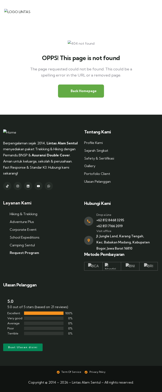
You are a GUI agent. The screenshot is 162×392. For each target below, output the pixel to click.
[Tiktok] (7, 186)
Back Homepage (83, 91)
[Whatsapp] (49, 186)
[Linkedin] (28, 186)
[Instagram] (18, 186)
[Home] (9, 132)
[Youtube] (38, 186)
